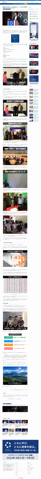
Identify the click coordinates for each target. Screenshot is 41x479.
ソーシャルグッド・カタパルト (8, 403)
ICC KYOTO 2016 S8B (11, 404)
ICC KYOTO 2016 (7, 404)
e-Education (4, 404)
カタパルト (4, 403)
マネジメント (17, 470)
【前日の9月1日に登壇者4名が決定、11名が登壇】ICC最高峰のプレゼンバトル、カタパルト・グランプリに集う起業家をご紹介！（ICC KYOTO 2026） (33, 107)
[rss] (38, 0)
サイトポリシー (29, 470)
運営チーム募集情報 (30, 469)
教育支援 (22, 404)
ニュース (17, 467)
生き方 (16, 473)
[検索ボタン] (38, 2)
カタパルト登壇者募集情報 (30, 467)
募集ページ (8, 45)
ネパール (17, 404)
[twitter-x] (35, 0)
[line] (36, 0)
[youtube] (37, 0)
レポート (17, 466)
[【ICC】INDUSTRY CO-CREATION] (4, 2)
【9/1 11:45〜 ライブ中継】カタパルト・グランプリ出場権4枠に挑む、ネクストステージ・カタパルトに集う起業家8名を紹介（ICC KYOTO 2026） (34, 104)
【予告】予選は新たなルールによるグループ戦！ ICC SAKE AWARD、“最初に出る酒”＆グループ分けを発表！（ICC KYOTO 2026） (34, 111)
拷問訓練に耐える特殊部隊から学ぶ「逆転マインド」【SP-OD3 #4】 (36, 115)
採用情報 (29, 466)
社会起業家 (24, 404)
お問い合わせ (29, 473)
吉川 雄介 (19, 404)
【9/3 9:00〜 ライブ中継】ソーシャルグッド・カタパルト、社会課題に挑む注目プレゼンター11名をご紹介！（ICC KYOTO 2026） (34, 93)
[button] (4, 27)
